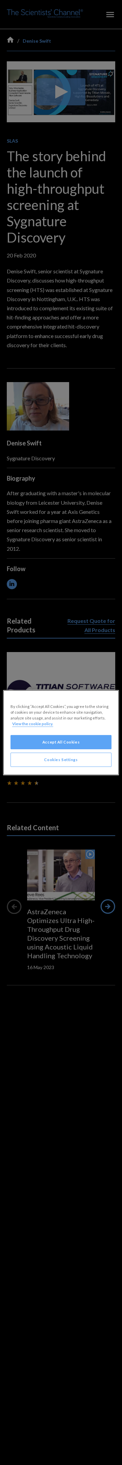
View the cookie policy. (32, 723)
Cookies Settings (61, 759)
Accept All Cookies (61, 742)
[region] (61, 732)
